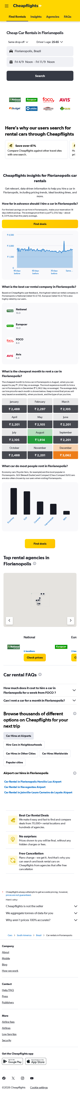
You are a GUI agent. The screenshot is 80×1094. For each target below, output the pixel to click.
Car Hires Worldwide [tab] (55, 753)
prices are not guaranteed (18, 895)
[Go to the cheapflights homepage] (27, 6)
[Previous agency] (9, 621)
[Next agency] (70, 621)
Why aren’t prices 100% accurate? (28, 920)
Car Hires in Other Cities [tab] (21, 753)
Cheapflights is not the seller (24, 906)
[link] (40, 224)
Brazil (39, 935)
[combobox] (18, 42)
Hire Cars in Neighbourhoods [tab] (24, 744)
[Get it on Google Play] (12, 1061)
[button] (6, 6)
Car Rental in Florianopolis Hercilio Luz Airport (32, 781)
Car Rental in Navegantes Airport (24, 787)
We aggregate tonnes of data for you (29, 913)
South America (24, 935)
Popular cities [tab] (14, 762)
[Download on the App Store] (35, 1061)
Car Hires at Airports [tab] (18, 735)
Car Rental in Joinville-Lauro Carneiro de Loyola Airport (38, 792)
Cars (10, 935)
